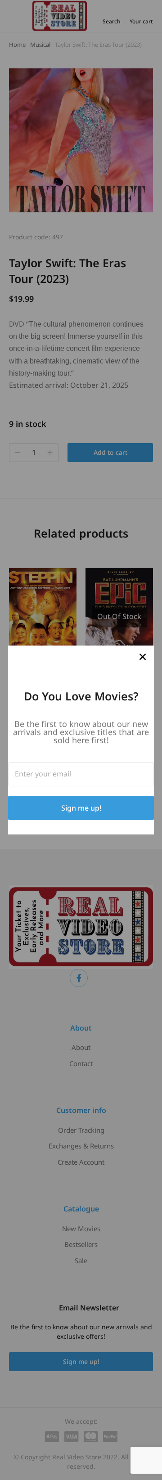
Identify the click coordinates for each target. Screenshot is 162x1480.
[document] (81, 740)
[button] (142, 656)
